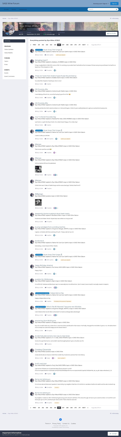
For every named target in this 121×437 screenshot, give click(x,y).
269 (71, 44)
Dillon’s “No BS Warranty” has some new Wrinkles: (63, 307)
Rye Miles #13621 (40, 51)
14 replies (48, 97)
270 (75, 44)
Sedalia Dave (56, 77)
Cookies (73, 423)
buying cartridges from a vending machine (50, 227)
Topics (6, 61)
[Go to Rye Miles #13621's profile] (32, 51)
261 (39, 44)
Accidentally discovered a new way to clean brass (52, 336)
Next (84, 44)
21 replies (48, 152)
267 (63, 44)
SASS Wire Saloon (79, 51)
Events (6, 73)
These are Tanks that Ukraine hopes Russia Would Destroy (55, 76)
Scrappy (54, 322)
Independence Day (57, 293)
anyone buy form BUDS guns (45, 321)
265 (55, 44)
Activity (14, 9)
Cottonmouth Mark (58, 91)
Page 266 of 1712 (96, 44)
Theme (47, 423)
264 (51, 44)
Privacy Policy (56, 423)
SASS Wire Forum (10, 3)
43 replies (49, 387)
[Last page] (88, 45)
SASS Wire (72, 62)
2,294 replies (49, 55)
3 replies (48, 84)
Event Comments (9, 76)
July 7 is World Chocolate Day (45, 117)
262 (43, 44)
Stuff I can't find (40, 363)
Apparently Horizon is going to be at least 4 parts (52, 213)
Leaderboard (23, 9)
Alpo (53, 281)
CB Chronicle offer (41, 89)
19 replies (49, 344)
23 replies (49, 221)
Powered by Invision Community (60, 427)
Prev (34, 44)
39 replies (49, 70)
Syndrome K (39, 241)
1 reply (48, 358)
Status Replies (8, 52)
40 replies (49, 330)
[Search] (117, 9)
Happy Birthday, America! (44, 265)
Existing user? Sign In (100, 3)
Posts (6, 64)
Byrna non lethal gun (42, 379)
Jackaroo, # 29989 (57, 62)
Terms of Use (26, 434)
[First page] (30, 45)
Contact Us (65, 423)
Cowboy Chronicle (43, 350)
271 (79, 44)
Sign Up (114, 3)
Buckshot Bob (56, 215)
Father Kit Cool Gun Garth (60, 51)
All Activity (7, 41)
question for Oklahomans (44, 279)
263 (47, 44)
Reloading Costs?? (41, 60)
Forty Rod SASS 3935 (58, 365)
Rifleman (38, 144)
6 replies (48, 235)
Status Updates (108, 9)
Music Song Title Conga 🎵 (52, 50)
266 (59, 44)
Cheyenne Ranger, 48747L (60, 229)
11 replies (48, 125)
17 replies (48, 315)
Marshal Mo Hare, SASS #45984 (62, 119)
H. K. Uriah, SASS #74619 (59, 337)
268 (67, 44)
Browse (6, 9)
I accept (114, 434)
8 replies (48, 273)
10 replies (49, 287)
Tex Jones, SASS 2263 (58, 267)
